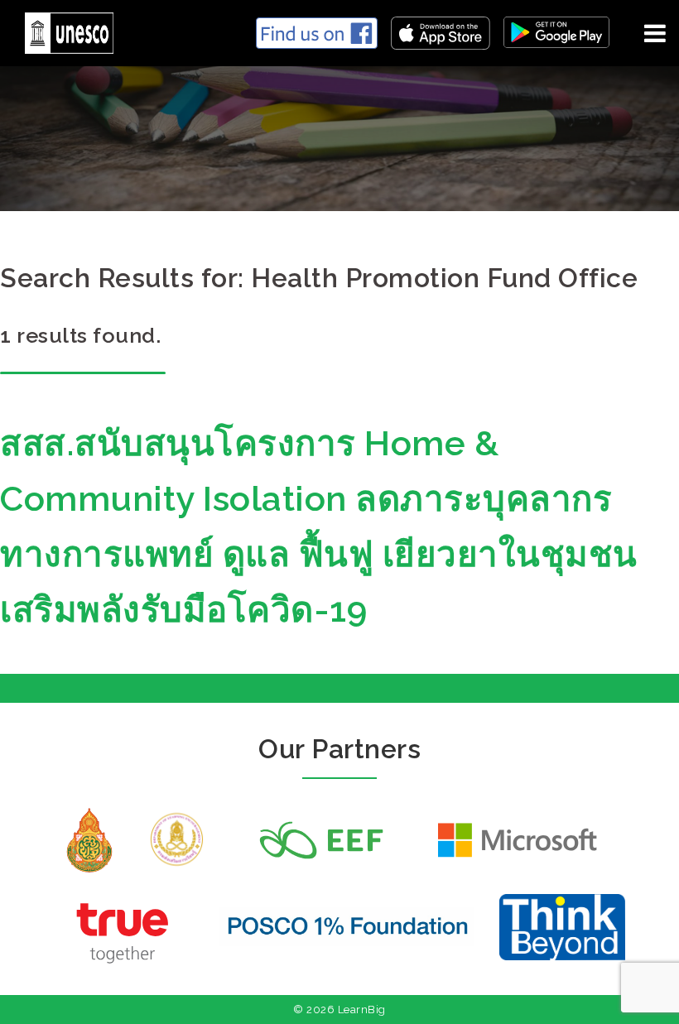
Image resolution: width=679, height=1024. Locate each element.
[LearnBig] (62, 30)
